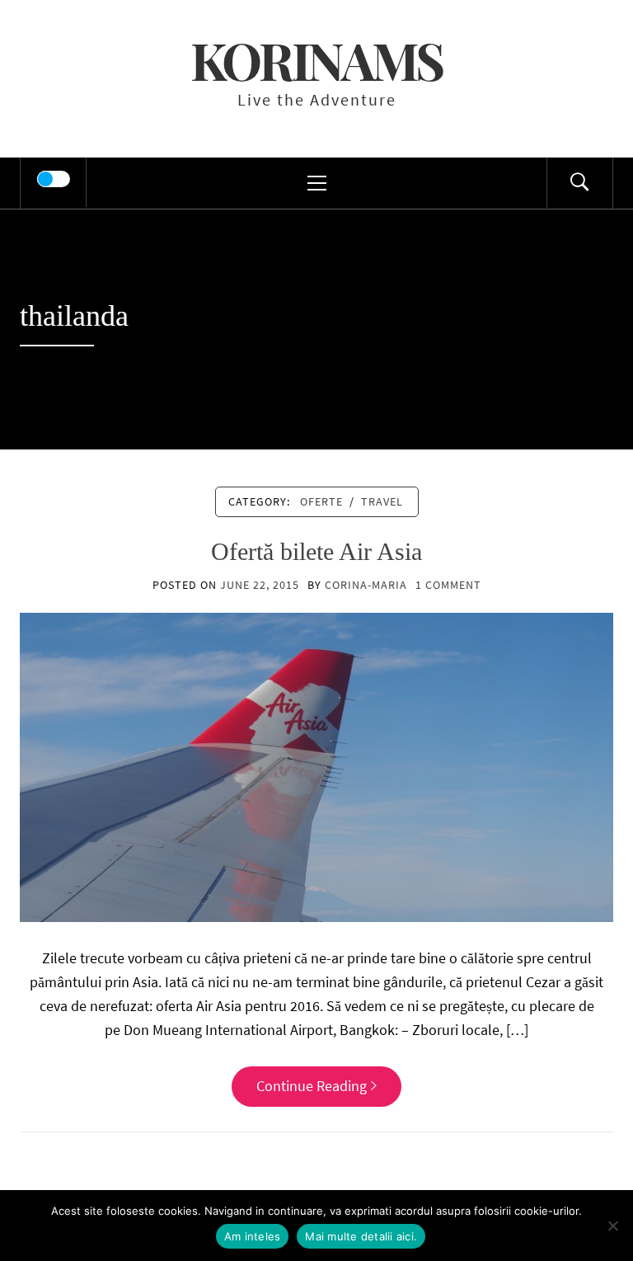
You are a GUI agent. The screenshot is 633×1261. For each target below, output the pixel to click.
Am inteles (252, 1236)
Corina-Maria (366, 584)
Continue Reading (311, 1085)
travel (382, 501)
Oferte (321, 501)
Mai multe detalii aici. (361, 1236)
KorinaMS (316, 60)
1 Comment (448, 584)
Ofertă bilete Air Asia (316, 551)
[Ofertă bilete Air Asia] (316, 765)
